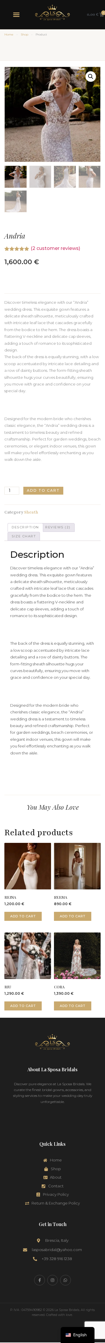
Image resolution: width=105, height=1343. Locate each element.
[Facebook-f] (39, 1280)
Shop (24, 34)
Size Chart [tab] (24, 536)
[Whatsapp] (65, 1280)
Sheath (31, 512)
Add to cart (43, 490)
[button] (16, 14)
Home (8, 34)
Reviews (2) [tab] (58, 527)
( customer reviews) (55, 248)
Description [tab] (25, 527)
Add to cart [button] (23, 916)
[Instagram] (52, 1280)
